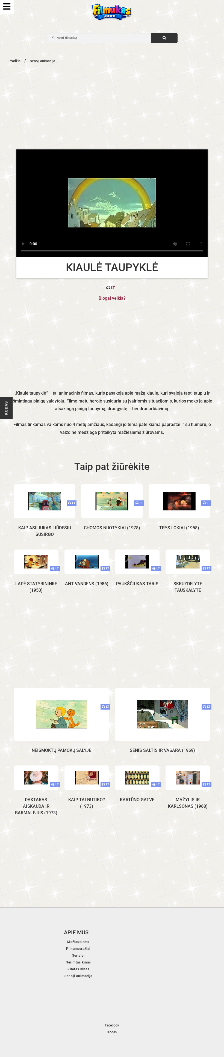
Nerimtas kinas (78, 962)
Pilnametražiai (78, 949)
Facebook (112, 1025)
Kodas (6, 408)
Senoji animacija (78, 976)
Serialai (78, 955)
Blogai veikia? (112, 298)
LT (113, 288)
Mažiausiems (78, 942)
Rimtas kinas (78, 969)
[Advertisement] (112, 106)
